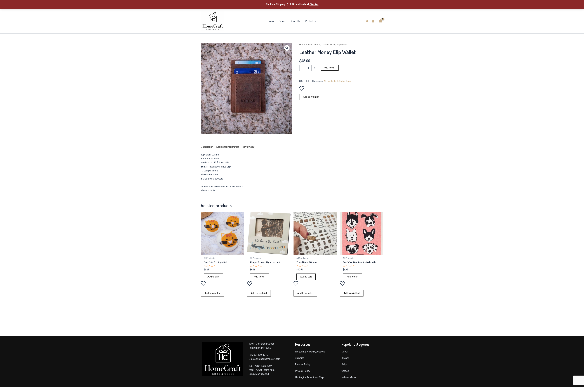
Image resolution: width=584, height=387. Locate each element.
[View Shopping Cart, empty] (380, 21)
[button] (367, 21)
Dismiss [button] (313, 4)
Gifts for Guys (344, 81)
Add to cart (329, 67)
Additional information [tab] (227, 146)
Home (302, 44)
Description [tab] (207, 146)
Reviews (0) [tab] (248, 146)
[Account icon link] (373, 21)
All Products (314, 44)
